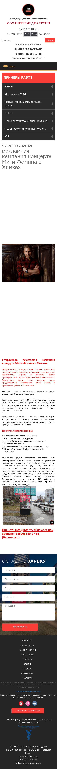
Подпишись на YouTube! (28, 711)
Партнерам (27, 655)
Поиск (49, 40)
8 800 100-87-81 (28, 54)
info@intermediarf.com (28, 45)
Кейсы (27, 664)
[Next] (49, 506)
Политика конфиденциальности (28, 691)
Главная (27, 641)
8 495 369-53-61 (28, 49)
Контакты (27, 673)
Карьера (27, 678)
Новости (27, 659)
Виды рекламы (27, 650)
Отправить (20, 627)
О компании (27, 645)
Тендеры (27, 669)
